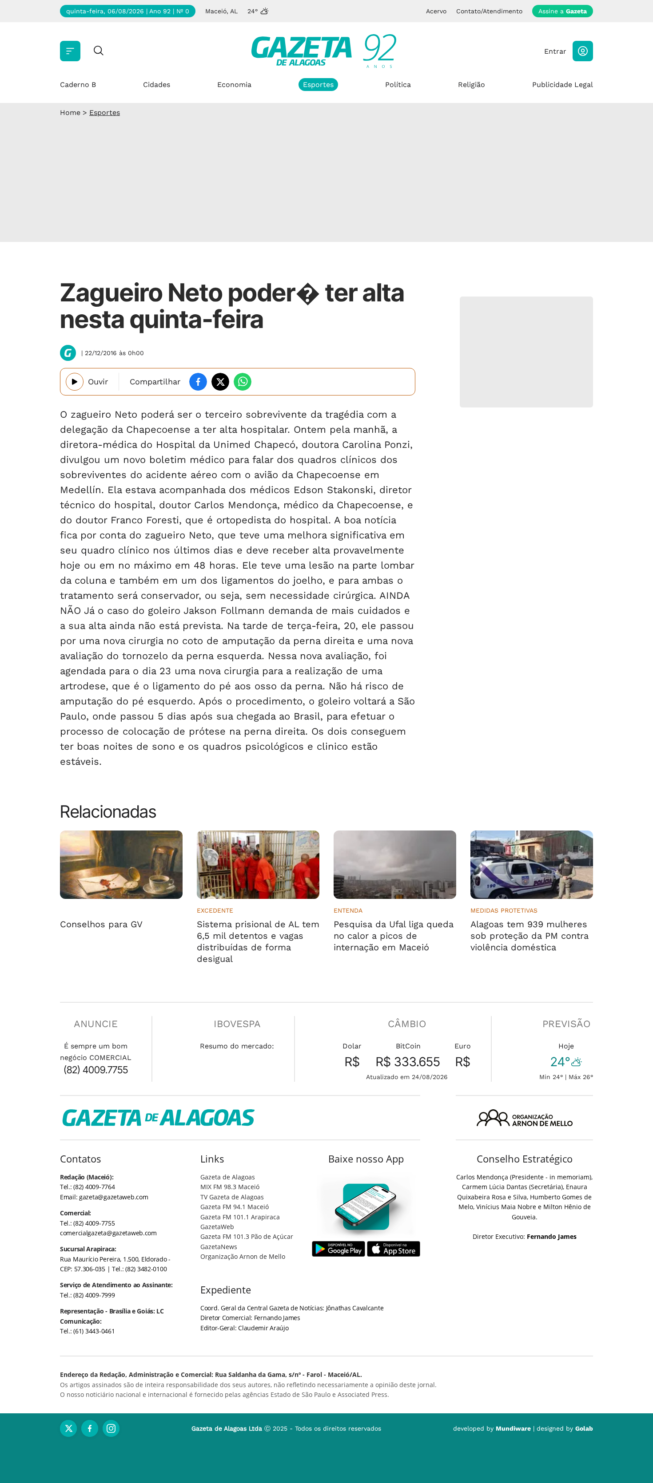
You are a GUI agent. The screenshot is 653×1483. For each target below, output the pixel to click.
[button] (583, 51)
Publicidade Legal (562, 84)
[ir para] (366, 1206)
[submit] (99, 51)
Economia (234, 84)
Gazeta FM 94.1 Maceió (234, 1206)
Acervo (436, 11)
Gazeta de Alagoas (227, 1177)
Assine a (562, 11)
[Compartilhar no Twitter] (220, 382)
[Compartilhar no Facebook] (198, 382)
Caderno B (78, 84)
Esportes (318, 84)
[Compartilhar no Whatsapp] (242, 382)
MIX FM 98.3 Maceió (229, 1186)
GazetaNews (218, 1246)
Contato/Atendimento (489, 11)
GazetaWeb (217, 1226)
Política (398, 84)
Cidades (156, 84)
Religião (471, 84)
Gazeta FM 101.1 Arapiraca (240, 1217)
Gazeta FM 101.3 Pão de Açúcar (246, 1236)
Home (70, 112)
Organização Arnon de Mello (242, 1256)
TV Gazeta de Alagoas (232, 1197)
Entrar (555, 51)
